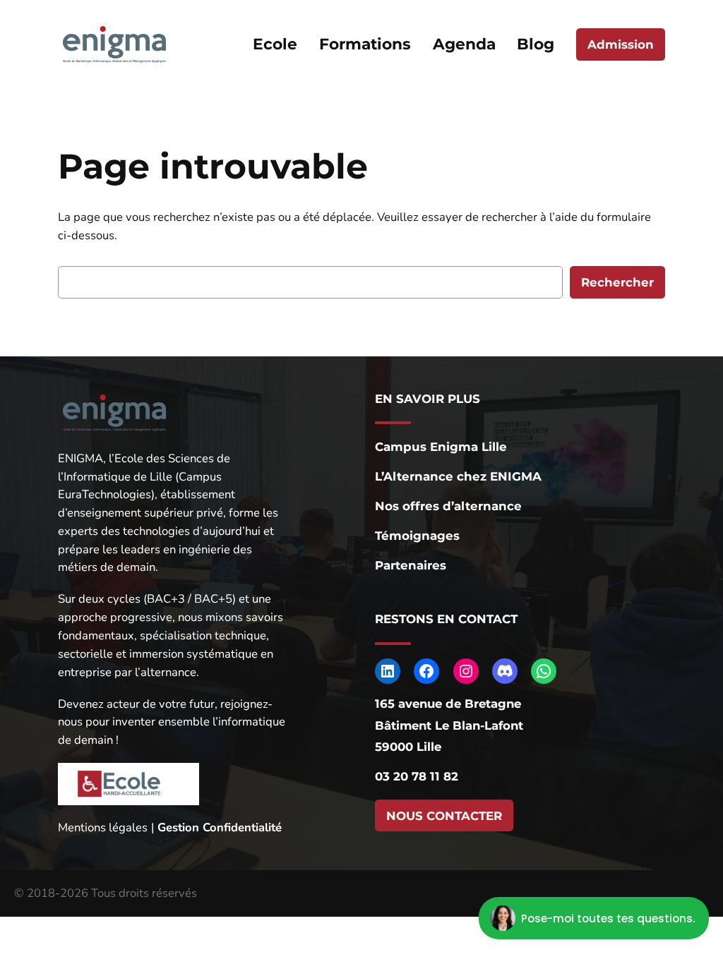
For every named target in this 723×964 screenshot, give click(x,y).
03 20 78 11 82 (416, 776)
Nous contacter (444, 816)
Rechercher (617, 282)
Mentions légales (103, 827)
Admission (620, 44)
